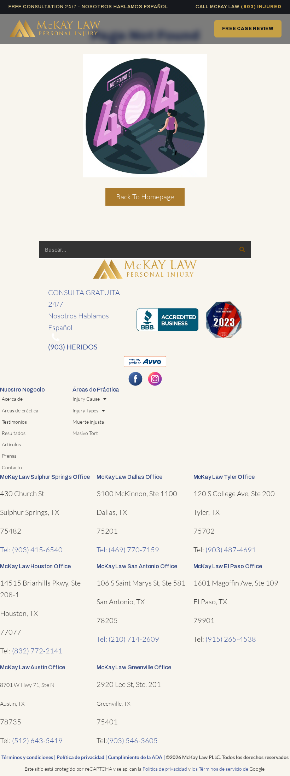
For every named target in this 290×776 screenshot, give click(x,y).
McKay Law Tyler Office (224, 477)
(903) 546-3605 (132, 740)
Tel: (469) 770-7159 (128, 549)
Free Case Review (248, 28)
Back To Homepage (145, 196)
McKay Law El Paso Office (227, 566)
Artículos (11, 444)
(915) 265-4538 (230, 639)
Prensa (9, 456)
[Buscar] (242, 249)
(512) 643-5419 (37, 740)
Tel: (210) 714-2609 (128, 639)
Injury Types (85, 410)
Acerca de (12, 399)
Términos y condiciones (27, 757)
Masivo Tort (85, 433)
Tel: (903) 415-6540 (31, 549)
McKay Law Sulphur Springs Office (45, 477)
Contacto (12, 467)
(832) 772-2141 (37, 650)
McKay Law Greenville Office (134, 667)
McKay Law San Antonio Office (137, 566)
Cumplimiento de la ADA (135, 757)
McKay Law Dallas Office (129, 477)
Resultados (13, 433)
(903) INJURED (261, 6)
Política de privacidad (80, 757)
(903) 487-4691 (230, 549)
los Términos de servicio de (220, 769)
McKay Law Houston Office (35, 566)
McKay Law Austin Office (32, 667)
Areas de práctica (20, 410)
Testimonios (14, 422)
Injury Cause (86, 399)
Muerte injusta (88, 422)
